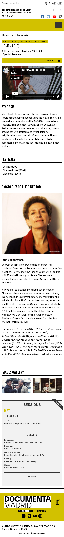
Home (5, 35)
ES (60, 10)
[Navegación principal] (58, 25)
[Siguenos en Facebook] (42, 16)
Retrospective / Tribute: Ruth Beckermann (24, 42)
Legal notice (23, 533)
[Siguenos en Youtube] (54, 16)
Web (33, 476)
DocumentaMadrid (10, 3)
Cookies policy (38, 533)
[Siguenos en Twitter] (48, 16)
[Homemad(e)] (16, 385)
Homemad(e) (22, 35)
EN (54, 10)
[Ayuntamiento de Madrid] (53, 3)
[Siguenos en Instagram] (60, 16)
